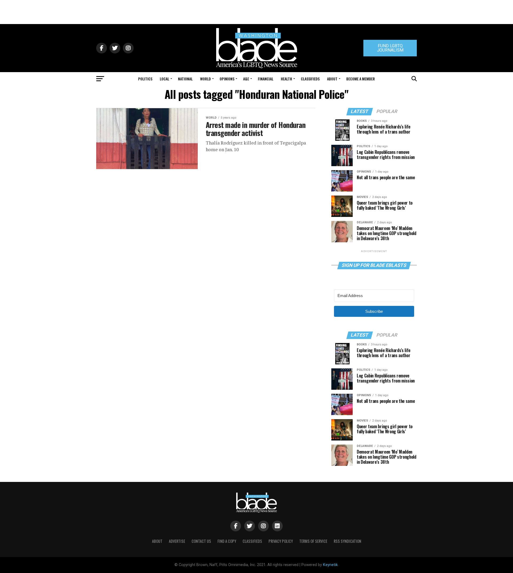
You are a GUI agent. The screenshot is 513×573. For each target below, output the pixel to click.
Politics (145, 78)
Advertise (177, 541)
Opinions (227, 78)
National (185, 78)
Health (286, 78)
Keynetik (330, 565)
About (332, 78)
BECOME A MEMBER (360, 78)
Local (164, 78)
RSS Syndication (347, 541)
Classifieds (310, 78)
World (205, 78)
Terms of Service (313, 541)
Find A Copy (226, 541)
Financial (265, 78)
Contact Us (201, 541)
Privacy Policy (281, 541)
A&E (246, 78)
